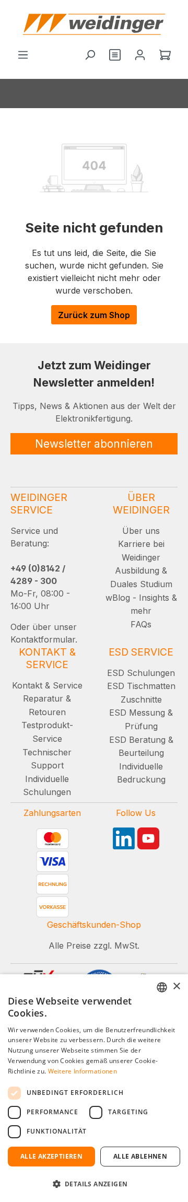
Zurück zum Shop (94, 315)
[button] (94, 1183)
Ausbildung (137, 570)
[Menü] (23, 55)
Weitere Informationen (82, 1071)
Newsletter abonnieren (94, 443)
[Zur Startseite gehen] (94, 24)
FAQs (141, 624)
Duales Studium (141, 584)
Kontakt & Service (47, 685)
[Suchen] (89, 55)
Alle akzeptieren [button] (51, 1156)
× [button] (176, 986)
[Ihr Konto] (139, 55)
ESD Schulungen (141, 673)
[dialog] (94, 1088)
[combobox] (162, 987)
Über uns (141, 531)
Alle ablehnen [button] (140, 1156)
